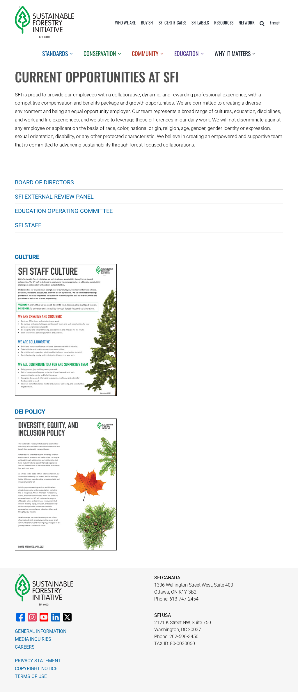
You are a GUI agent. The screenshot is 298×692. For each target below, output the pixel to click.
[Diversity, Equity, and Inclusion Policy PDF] (65, 421)
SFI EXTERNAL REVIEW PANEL (54, 196)
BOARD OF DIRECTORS (44, 182)
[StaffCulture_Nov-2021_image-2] (65, 266)
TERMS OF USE (31, 676)
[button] (262, 23)
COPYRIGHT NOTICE (36, 668)
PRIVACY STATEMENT (38, 660)
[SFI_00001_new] (44, 8)
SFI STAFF (28, 225)
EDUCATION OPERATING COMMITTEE (64, 210)
